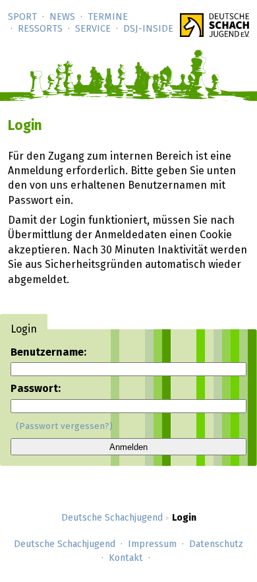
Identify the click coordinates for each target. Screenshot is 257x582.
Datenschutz (216, 544)
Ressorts (40, 29)
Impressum (152, 544)
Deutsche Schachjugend (112, 518)
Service (93, 29)
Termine (108, 17)
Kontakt (126, 558)
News (62, 17)
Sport (22, 17)
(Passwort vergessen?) (64, 426)
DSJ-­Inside (148, 29)
